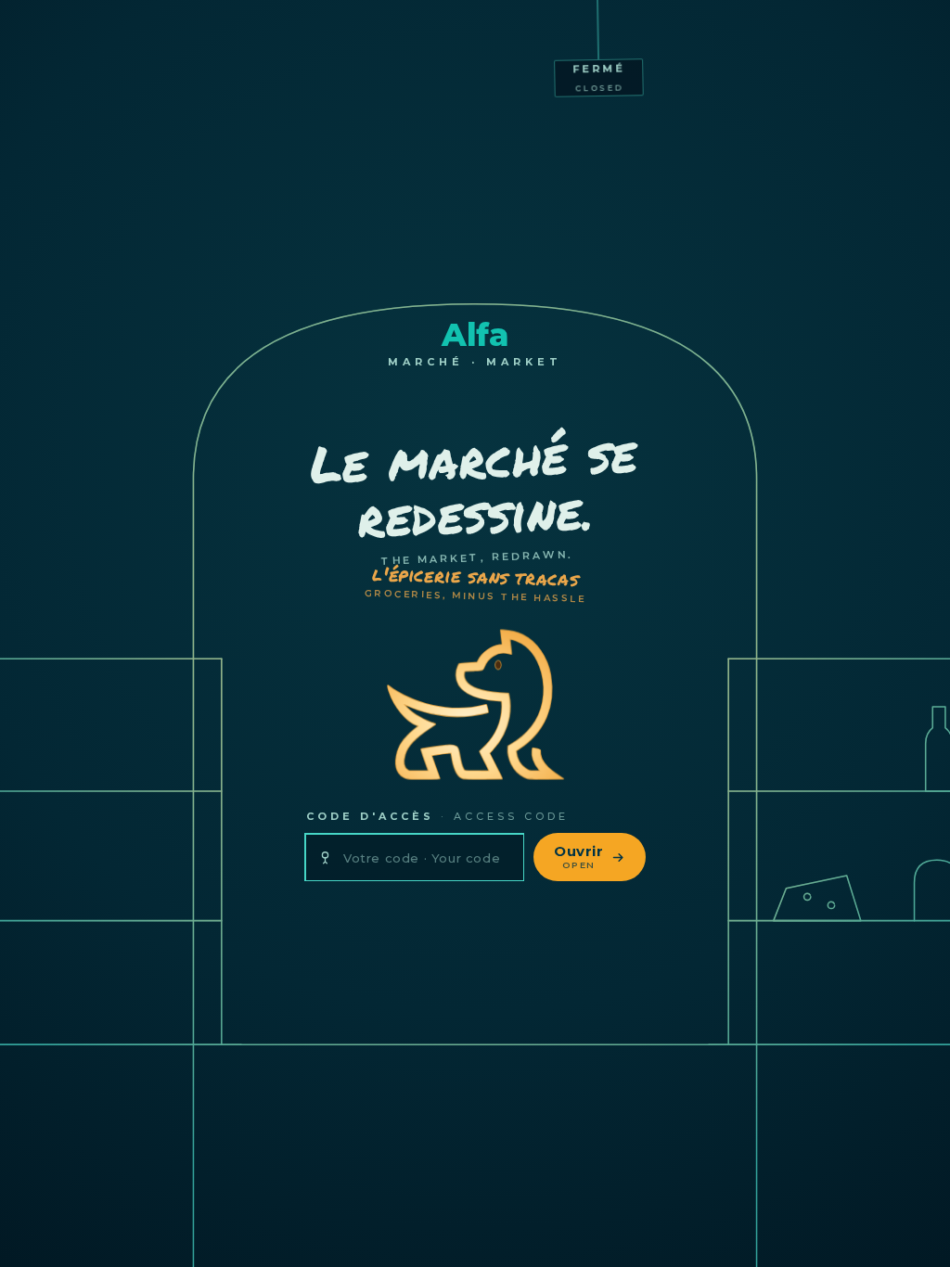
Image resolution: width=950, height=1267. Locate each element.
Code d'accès (437, 816)
